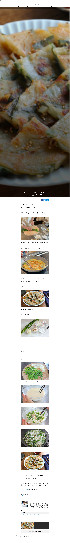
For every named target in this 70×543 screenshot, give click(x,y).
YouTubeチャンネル (24, 495)
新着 (18, 6)
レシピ (23, 510)
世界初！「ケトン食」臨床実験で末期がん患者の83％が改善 (31, 515)
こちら (27, 489)
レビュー (34, 6)
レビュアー (39, 6)
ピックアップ (23, 6)
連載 (51, 6)
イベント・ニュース (45, 6)
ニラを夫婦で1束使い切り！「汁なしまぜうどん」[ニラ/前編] (32, 514)
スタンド (28, 6)
